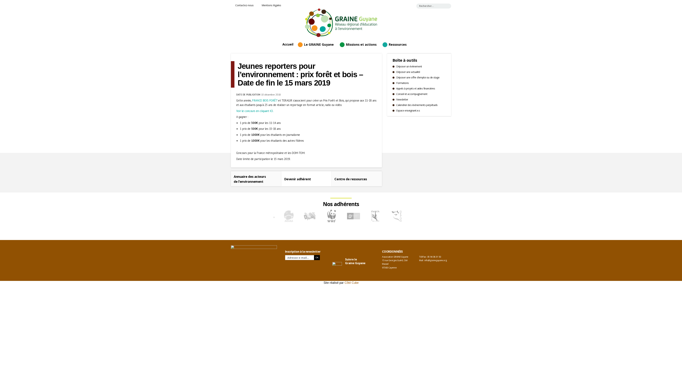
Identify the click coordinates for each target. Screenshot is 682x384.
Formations (402, 83)
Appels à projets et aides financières (415, 88)
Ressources (398, 44)
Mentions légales (271, 5)
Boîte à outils (405, 60)
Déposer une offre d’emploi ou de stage (417, 77)
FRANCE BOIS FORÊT (264, 100)
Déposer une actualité (408, 72)
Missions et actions (361, 44)
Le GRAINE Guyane (319, 44)
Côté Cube (352, 282)
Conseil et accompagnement (411, 94)
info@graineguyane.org (435, 260)
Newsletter (402, 99)
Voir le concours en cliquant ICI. (254, 111)
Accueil (287, 44)
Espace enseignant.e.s (408, 110)
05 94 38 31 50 (434, 256)
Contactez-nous (244, 5)
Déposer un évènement (409, 66)
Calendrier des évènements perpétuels (417, 105)
